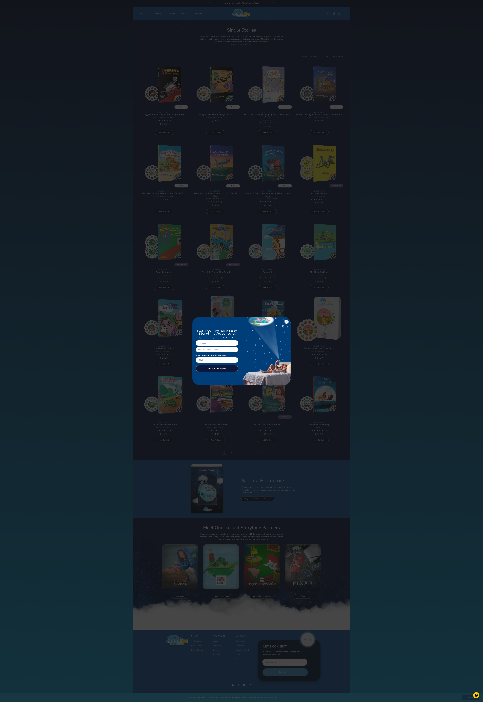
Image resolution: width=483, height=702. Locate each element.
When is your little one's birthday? (211, 355)
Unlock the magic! (217, 368)
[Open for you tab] (476, 695)
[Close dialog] (286, 322)
